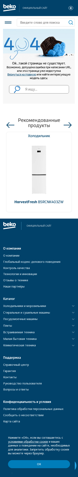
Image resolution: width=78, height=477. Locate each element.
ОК (39, 464)
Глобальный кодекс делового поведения (31, 262)
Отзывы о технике (15, 280)
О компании (11, 255)
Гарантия (9, 371)
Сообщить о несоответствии (23, 415)
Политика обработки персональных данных (33, 409)
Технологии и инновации (20, 274)
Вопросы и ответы (16, 389)
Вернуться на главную (21, 74)
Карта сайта (11, 421)
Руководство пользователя (22, 383)
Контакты (10, 377)
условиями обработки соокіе (28, 441)
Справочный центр (16, 365)
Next (68, 125)
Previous (10, 125)
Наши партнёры (14, 286)
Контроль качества (16, 268)
